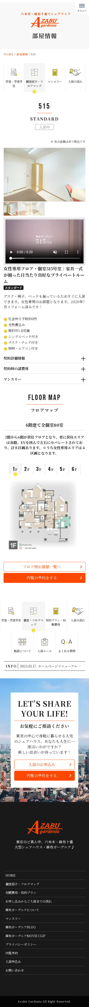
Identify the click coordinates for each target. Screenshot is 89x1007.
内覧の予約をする (42, 578)
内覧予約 (11, 953)
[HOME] (39, 860)
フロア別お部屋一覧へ (42, 566)
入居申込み (13, 961)
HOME (10, 875)
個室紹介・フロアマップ (22, 884)
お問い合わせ (14, 970)
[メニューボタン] (82, 7)
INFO (11, 666)
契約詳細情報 (14, 358)
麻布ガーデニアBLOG (20, 927)
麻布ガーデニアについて (22, 910)
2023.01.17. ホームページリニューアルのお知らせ (52, 666)
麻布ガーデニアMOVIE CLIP (25, 936)
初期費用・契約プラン (20, 892)
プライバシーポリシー (20, 944)
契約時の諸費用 (16, 368)
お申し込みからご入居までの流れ (28, 901)
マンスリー (12, 379)
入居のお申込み (41, 764)
